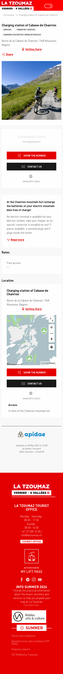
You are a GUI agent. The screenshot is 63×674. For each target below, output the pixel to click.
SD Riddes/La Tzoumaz (24, 654)
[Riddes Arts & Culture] (29, 616)
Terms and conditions (23, 635)
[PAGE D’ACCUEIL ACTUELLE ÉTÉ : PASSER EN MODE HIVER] (48, 6)
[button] (17, 5)
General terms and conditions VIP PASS (30, 642)
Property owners (20, 649)
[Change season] (49, 6)
